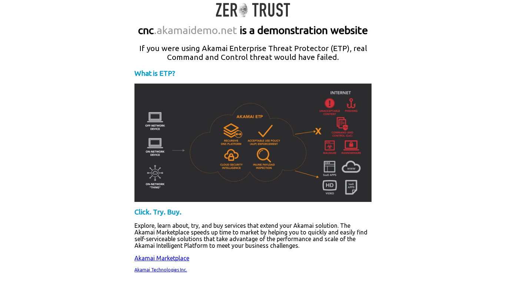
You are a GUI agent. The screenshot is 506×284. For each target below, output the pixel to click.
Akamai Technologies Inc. (160, 269)
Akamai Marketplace (161, 258)
